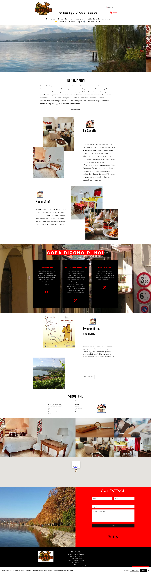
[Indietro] (9, 48)
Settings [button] (126, 570)
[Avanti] (141, 48)
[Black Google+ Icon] (118, 537)
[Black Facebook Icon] (113, 537)
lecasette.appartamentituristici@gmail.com (76, 566)
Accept (143, 570)
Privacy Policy (69, 570)
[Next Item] (149, 437)
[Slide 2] (75, 68)
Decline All (135, 570)
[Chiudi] (149, 570)
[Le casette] (109, 537)
